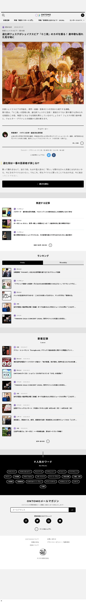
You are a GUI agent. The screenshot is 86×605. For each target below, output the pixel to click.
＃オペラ (75, 481)
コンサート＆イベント (77, 20)
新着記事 (6, 20)
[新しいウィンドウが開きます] (26, 520)
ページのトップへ (45, 529)
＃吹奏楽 (16, 476)
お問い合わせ (51, 539)
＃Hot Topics (27, 476)
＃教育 (43, 486)
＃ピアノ (7, 476)
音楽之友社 (35, 542)
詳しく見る (76, 143)
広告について (34, 545)
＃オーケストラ (41, 476)
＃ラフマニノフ (73, 471)
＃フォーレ (62, 471)
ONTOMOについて (32, 539)
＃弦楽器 (10, 481)
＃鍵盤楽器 (20, 481)
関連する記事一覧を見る (40, 245)
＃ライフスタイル (51, 481)
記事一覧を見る (40, 441)
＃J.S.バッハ (11, 471)
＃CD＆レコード (64, 481)
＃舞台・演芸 (77, 476)
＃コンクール (38, 471)
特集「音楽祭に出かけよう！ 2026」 (52, 20)
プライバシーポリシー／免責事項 (58, 542)
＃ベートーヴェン (54, 476)
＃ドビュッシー (50, 471)
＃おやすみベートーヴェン (34, 481)
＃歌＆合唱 (66, 476)
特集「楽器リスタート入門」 (24, 20)
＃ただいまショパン (25, 471)
